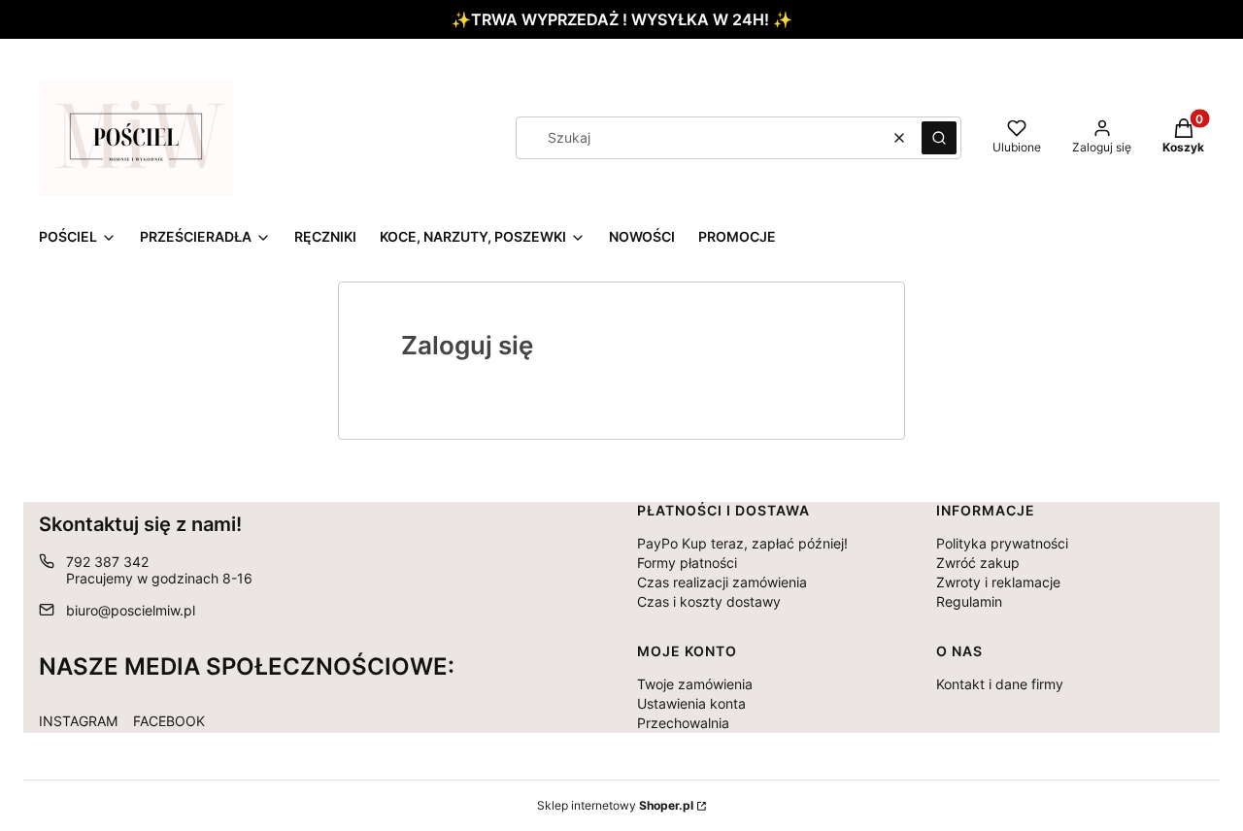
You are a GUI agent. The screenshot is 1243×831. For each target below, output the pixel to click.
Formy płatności (687, 562)
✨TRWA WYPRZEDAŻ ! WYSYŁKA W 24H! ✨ (622, 19)
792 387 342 (107, 561)
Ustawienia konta (691, 703)
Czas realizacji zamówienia (722, 582)
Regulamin (969, 601)
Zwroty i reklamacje (998, 582)
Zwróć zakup (978, 562)
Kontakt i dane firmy (999, 684)
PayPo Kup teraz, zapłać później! (742, 543)
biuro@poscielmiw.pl (130, 610)
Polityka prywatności (1002, 543)
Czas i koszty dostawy (709, 601)
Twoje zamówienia (695, 684)
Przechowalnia (683, 723)
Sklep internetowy (615, 805)
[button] (939, 137)
